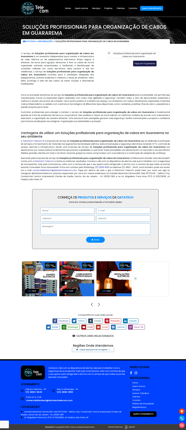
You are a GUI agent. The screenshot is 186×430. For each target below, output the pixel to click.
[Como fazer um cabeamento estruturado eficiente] (33, 372)
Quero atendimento (151, 8)
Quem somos (81, 8)
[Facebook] (131, 373)
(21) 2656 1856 (102, 167)
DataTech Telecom (32, 140)
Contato (133, 8)
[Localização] (182, 411)
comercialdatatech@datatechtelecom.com (55, 170)
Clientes (121, 8)
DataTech (30, 41)
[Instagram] (136, 373)
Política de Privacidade (143, 403)
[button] (91, 304)
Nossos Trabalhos (140, 393)
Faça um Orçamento (145, 63)
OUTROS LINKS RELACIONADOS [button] (95, 336)
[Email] (182, 425)
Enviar (97, 239)
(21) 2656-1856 (65, 392)
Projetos (108, 8)
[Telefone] (182, 418)
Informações (45, 41)
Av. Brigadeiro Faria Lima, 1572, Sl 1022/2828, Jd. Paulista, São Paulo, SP (56, 417)
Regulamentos (139, 407)
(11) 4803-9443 (34, 392)
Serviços (96, 8)
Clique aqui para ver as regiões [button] (93, 349)
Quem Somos (138, 386)
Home (68, 8)
